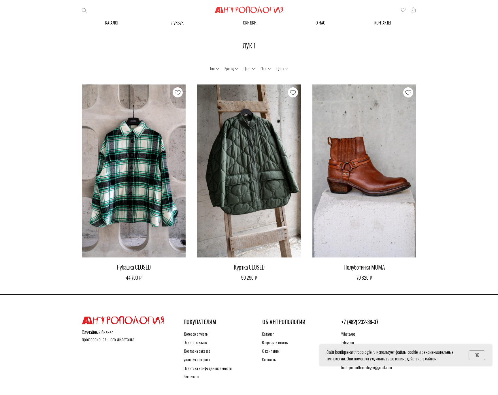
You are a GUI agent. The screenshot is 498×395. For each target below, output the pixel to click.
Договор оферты (196, 334)
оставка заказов (197, 351)
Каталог (268, 334)
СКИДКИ (249, 22)
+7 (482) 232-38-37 (359, 322)
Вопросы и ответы (275, 342)
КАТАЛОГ (112, 22)
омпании (271, 351)
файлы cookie (406, 352)
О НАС (320, 22)
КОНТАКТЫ (382, 22)
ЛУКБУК (177, 22)
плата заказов (195, 342)
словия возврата (197, 359)
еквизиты (191, 376)
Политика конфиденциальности (208, 368)
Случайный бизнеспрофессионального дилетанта (108, 336)
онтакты (269, 359)
